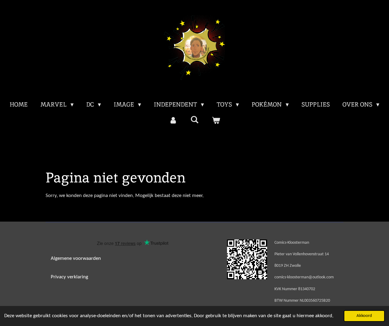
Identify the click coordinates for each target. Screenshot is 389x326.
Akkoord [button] (364, 316)
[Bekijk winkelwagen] (216, 120)
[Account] (173, 120)
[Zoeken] (194, 119)
